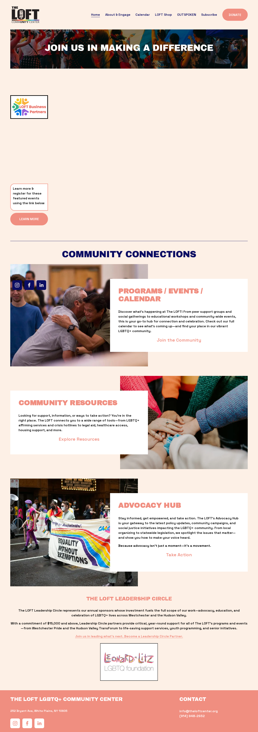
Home (95, 15)
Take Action (179, 554)
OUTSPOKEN (186, 15)
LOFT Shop (163, 15)
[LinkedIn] (41, 285)
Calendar (142, 15)
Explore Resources (79, 439)
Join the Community (179, 340)
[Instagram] (17, 285)
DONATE (235, 15)
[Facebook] (29, 285)
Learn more (29, 219)
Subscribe (209, 15)
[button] (75, 126)
